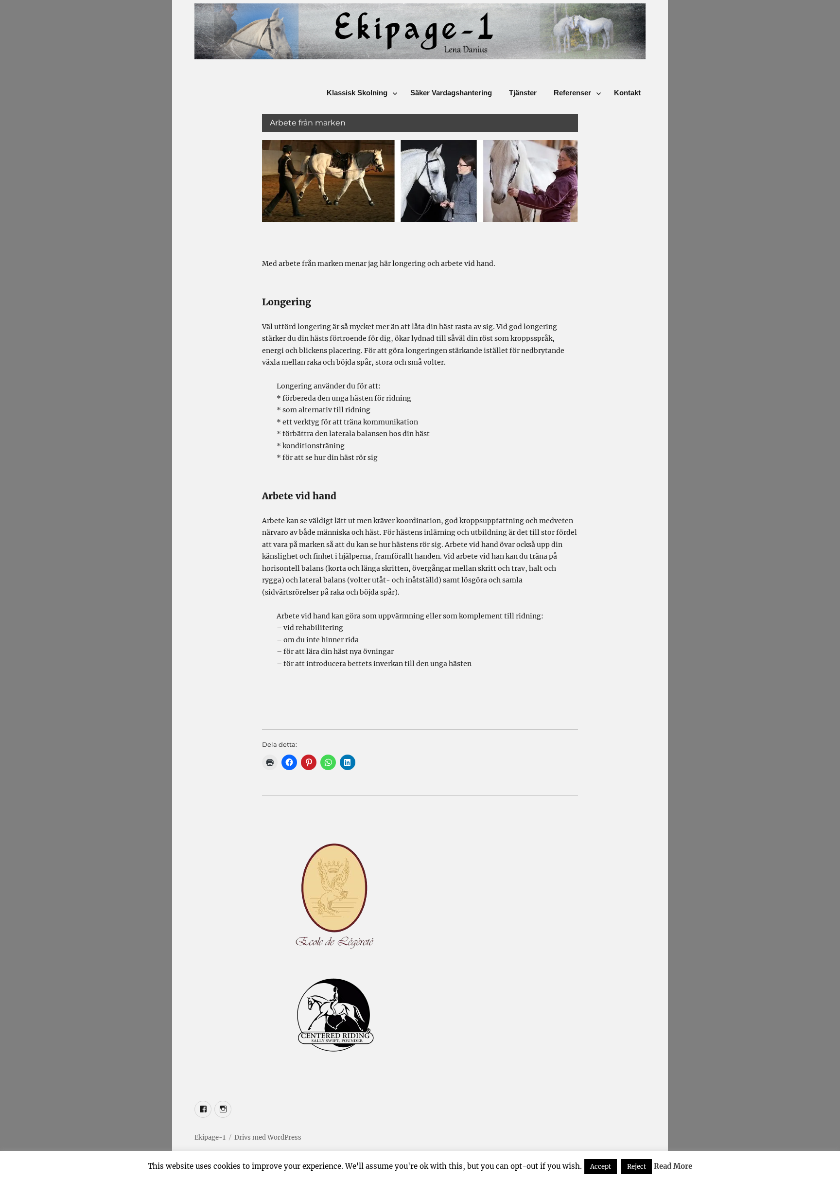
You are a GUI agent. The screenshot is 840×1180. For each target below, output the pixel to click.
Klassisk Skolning (357, 92)
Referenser (572, 92)
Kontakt (627, 92)
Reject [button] (636, 1166)
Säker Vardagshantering (451, 92)
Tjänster (523, 92)
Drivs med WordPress (267, 1137)
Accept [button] (600, 1166)
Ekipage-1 (210, 1137)
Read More (673, 1166)
